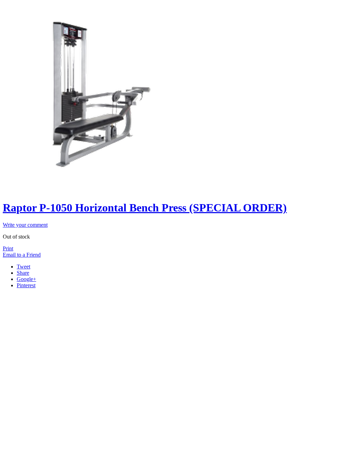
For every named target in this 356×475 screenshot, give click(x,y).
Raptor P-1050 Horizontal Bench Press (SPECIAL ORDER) (145, 207)
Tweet (23, 266)
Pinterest (26, 285)
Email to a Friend (22, 255)
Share (23, 273)
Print (8, 248)
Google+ (26, 279)
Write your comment (25, 225)
